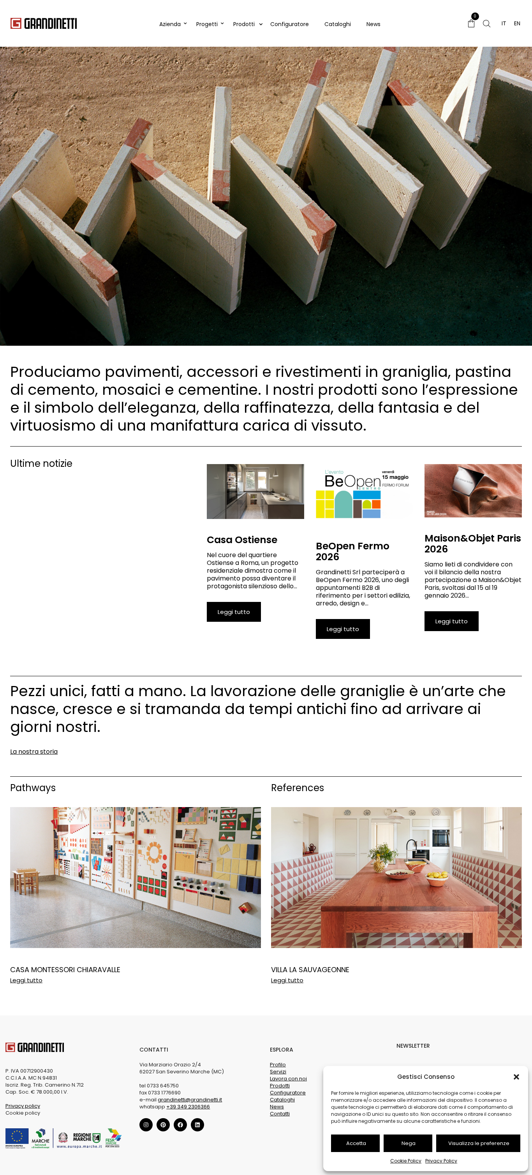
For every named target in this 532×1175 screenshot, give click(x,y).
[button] (516, 1077)
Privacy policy (22, 1106)
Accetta (356, 1143)
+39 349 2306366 (188, 1106)
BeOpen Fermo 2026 (352, 551)
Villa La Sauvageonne (310, 969)
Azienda (170, 24)
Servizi (278, 1071)
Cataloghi (337, 24)
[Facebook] (180, 1124)
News (373, 24)
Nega (409, 1143)
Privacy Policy (441, 1160)
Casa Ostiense (242, 540)
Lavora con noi (288, 1078)
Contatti (280, 1113)
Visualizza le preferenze (478, 1143)
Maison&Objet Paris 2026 (473, 543)
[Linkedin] (197, 1124)
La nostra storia (34, 751)
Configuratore (289, 24)
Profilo (278, 1064)
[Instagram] (146, 1124)
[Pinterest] (163, 1124)
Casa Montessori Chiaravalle (65, 969)
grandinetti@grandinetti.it (190, 1099)
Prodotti (244, 24)
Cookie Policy (405, 1160)
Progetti (207, 24)
